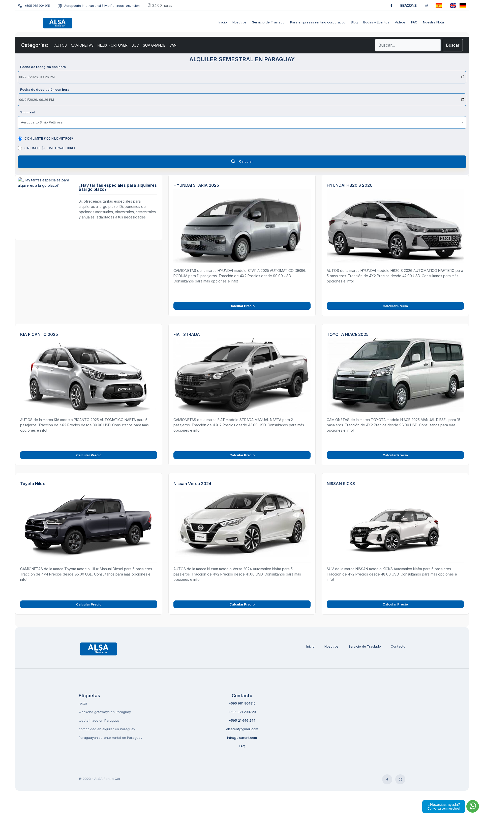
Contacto (398, 646)
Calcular (246, 161)
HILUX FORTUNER (113, 45)
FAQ (242, 746)
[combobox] (242, 122)
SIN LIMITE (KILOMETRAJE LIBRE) (49, 148)
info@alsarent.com (242, 738)
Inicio (310, 646)
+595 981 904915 (37, 6)
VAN (172, 45)
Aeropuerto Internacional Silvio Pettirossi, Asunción (102, 6)
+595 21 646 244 (242, 720)
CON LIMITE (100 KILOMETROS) (48, 138)
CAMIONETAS (82, 45)
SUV (135, 45)
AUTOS (60, 45)
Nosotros (331, 646)
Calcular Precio (242, 306)
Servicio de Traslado (364, 646)
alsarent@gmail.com (242, 729)
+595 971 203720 (242, 712)
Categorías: (34, 45)
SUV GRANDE (154, 45)
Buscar (453, 45)
